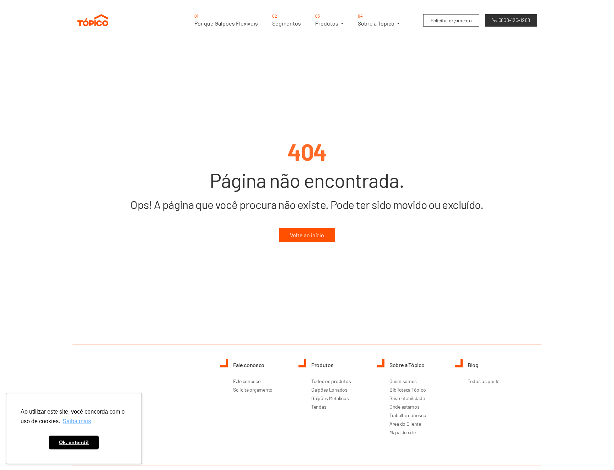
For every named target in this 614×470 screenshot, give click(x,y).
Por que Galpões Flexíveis (226, 20)
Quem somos (403, 381)
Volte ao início (307, 235)
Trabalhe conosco (407, 415)
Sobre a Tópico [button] (376, 20)
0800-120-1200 (514, 20)
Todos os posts (484, 381)
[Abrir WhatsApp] (596, 452)
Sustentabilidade (407, 398)
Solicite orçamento (253, 390)
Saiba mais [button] (77, 421)
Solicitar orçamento (451, 20)
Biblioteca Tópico (407, 390)
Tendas (318, 407)
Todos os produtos (331, 381)
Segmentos (286, 20)
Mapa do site (402, 432)
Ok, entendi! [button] (74, 442)
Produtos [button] (327, 20)
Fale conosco (247, 381)
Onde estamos (404, 407)
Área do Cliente (405, 424)
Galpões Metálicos (330, 398)
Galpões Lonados (329, 390)
